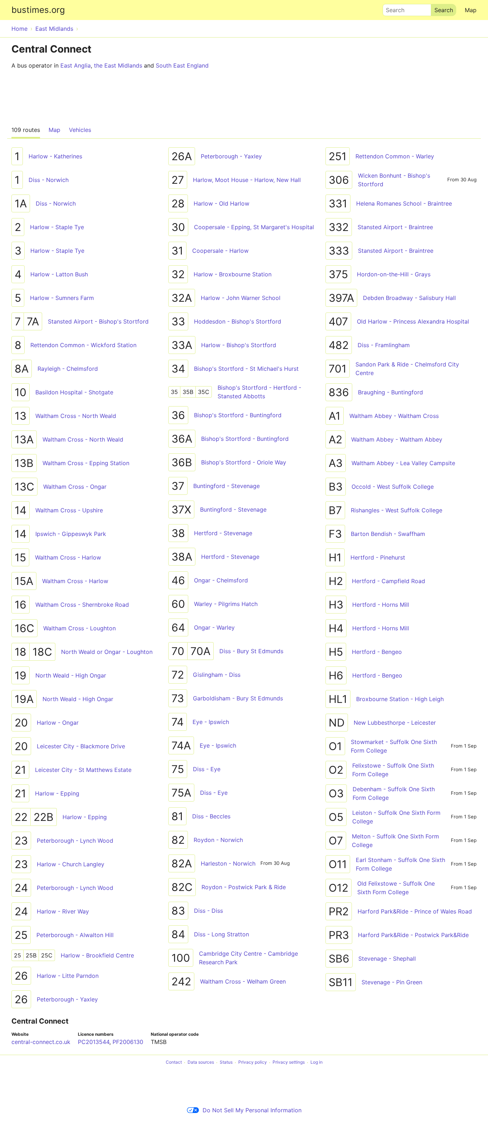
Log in (316, 1062)
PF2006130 (128, 1041)
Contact (174, 1062)
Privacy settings (289, 1062)
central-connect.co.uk (40, 1041)
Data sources (201, 1062)
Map (471, 10)
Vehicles (80, 129)
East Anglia (75, 65)
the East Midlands (118, 65)
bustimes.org (38, 10)
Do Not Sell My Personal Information (252, 1110)
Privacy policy (252, 1062)
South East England (182, 65)
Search (392, 8)
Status (226, 1062)
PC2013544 (93, 1041)
